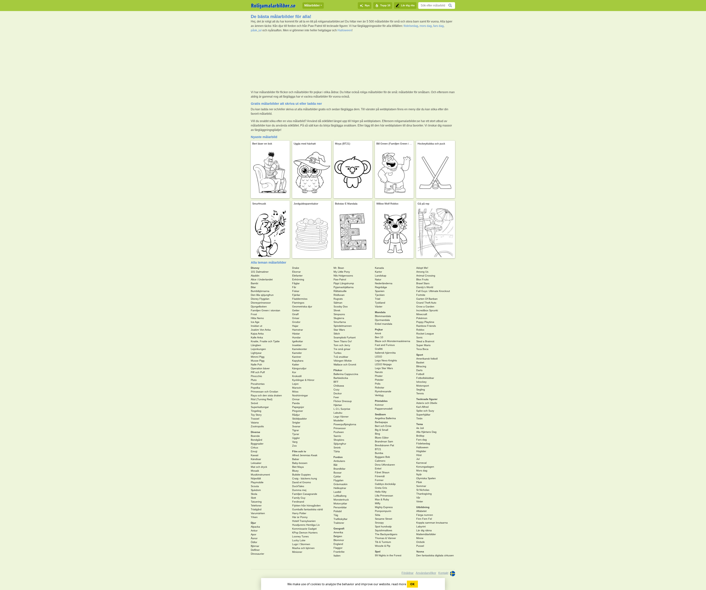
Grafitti (379, 348)
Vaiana (255, 422)
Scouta (255, 486)
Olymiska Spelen (426, 478)
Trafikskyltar (340, 518)
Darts (419, 370)
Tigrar (295, 430)
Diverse (255, 432)
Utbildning (422, 507)
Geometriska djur (302, 306)
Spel (377, 551)
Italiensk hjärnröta (385, 352)
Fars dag (421, 439)
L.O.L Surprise (342, 408)
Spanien (379, 291)
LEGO (378, 356)
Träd (377, 298)
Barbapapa (381, 422)
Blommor (339, 540)
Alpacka (255, 526)
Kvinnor (379, 404)
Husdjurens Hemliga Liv (306, 524)
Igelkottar (297, 341)
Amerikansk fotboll (427, 358)
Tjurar (295, 434)
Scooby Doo (341, 306)
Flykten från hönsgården (306, 505)
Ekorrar (296, 271)
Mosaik (255, 470)
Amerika (338, 532)
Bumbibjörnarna (260, 291)
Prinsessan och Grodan (264, 391)
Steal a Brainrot (425, 341)
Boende (255, 435)
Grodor (296, 321)
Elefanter (297, 275)
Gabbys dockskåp (385, 483)
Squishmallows (383, 530)
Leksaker (256, 463)
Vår (418, 497)
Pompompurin (383, 511)
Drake (295, 267)
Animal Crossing (425, 275)
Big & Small (381, 429)
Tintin (419, 418)
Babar (295, 459)
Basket (420, 362)
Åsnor (254, 538)
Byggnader (257, 443)
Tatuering (256, 501)
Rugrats (338, 298)
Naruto (379, 372)
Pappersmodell (383, 408)
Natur (378, 279)
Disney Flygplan (260, 298)
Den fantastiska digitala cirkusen (435, 555)
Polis (377, 383)
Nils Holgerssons (343, 275)
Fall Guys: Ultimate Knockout (433, 291)
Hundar (296, 337)
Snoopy (379, 522)
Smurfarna (340, 321)
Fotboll (420, 374)
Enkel (378, 468)
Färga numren (424, 514)
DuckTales (298, 486)
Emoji (254, 451)
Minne (419, 538)
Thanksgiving (424, 493)
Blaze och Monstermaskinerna (392, 341)
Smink (337, 447)
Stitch (337, 333)
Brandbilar (339, 468)
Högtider (421, 451)
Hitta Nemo (257, 318)
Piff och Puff (258, 372)
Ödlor (254, 542)
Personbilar (340, 507)
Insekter (297, 345)
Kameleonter (299, 349)
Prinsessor (340, 428)
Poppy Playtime (425, 321)
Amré (378, 333)
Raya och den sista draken (266, 395)
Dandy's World (424, 287)
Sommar (421, 486)
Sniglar (296, 422)
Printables (381, 400)
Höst (419, 455)
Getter (295, 310)
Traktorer (339, 522)
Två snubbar (341, 356)
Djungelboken (259, 306)
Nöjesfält (256, 478)
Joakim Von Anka (261, 329)
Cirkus (254, 447)
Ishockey (421, 381)
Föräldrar (407, 573)
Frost (254, 314)
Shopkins (339, 439)
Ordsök (420, 541)
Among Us (422, 271)
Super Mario (423, 345)
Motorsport (422, 385)
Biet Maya (298, 466)
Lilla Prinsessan (384, 495)
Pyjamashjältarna (344, 287)
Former (379, 480)
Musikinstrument (260, 474)
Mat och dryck (259, 466)
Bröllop (420, 435)
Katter (295, 364)
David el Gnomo (301, 482)
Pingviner (297, 410)
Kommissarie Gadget (304, 528)
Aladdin (255, 275)
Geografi (339, 528)
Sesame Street (383, 518)
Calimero (380, 460)
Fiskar (295, 291)
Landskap (380, 275)
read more (398, 584)
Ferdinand (298, 501)
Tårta (337, 451)
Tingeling (256, 410)
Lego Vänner (341, 416)
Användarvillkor (426, 573)
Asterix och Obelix (426, 402)
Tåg (336, 515)
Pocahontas (258, 383)
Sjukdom (256, 490)
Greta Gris (381, 487)
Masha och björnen (303, 548)
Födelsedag (423, 443)
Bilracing (421, 366)
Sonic (419, 337)
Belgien (338, 536)
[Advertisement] (353, 61)
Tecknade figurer (426, 399)
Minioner (297, 551)
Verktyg (379, 395)
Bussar (338, 472)
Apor (253, 534)
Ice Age (255, 321)
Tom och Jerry (342, 345)
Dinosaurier (257, 553)
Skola (254, 493)
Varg (294, 441)
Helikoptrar (340, 488)
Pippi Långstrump (344, 283)
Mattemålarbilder (426, 534)
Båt (335, 464)
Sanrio (337, 435)
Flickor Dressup (343, 401)
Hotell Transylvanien (304, 520)
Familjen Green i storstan (265, 310)
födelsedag (411, 25)
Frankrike (339, 551)
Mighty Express (384, 507)
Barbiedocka (341, 377)
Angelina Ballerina (385, 418)
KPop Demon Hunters (305, 532)
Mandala (380, 312)
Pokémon (421, 318)
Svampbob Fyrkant (345, 337)
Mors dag (421, 470)
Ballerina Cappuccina (346, 374)
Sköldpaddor (299, 418)
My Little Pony (342, 271)
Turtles (337, 352)
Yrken (254, 517)
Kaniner (296, 356)
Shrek (337, 310)
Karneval (421, 462)
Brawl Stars (422, 283)
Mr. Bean (339, 267)
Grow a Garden (425, 306)
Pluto (254, 379)
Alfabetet (421, 511)
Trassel (255, 418)
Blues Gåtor (382, 437)
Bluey (295, 470)
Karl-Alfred (422, 406)
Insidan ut (256, 325)
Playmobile (257, 482)
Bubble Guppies (301, 474)
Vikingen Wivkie (343, 360)
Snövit (254, 403)
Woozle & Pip (382, 545)
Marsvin (296, 387)
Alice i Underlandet (262, 279)
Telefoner (256, 505)
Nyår (419, 474)
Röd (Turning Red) (261, 399)
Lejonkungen (258, 349)
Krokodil (297, 376)
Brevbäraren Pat (384, 445)
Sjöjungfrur (340, 443)
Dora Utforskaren (385, 464)
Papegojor (298, 407)
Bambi (254, 283)
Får (294, 287)
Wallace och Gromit (345, 364)
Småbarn (380, 414)
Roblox (420, 329)
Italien (337, 555)
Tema (419, 424)
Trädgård (256, 509)
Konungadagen (425, 466)
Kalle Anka (257, 337)
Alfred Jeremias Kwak (304, 455)
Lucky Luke (298, 540)
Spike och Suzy (425, 410)
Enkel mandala (383, 323)
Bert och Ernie (383, 426)
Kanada (379, 267)
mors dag (426, 25)
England (338, 544)
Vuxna (420, 551)
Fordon (338, 457)
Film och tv (299, 451)
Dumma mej (299, 490)
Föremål (380, 476)
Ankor (254, 530)
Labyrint (421, 526)
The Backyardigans (386, 534)
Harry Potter (299, 513)
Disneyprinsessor (261, 302)
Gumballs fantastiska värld (307, 509)
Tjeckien (380, 294)
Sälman (338, 302)
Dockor (338, 393)
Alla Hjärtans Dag (426, 431)
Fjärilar (296, 294)
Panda (296, 403)
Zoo (294, 445)
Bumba (379, 453)
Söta (377, 514)
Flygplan (338, 480)
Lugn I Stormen (301, 544)
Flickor (338, 370)
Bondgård (256, 439)
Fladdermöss (299, 298)
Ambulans (339, 460)
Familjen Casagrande (304, 493)
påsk (254, 30)
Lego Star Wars (384, 368)
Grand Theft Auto (426, 302)
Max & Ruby (382, 499)
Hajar (295, 325)
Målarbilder (312, 5)
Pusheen (339, 432)
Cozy (336, 389)
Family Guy (298, 497)
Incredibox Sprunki (427, 310)
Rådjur (296, 414)
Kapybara (297, 360)
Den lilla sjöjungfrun (262, 294)
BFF (336, 381)
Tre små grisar (342, 349)
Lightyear (256, 352)
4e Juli (420, 428)
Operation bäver (260, 368)
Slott (253, 497)
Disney (255, 267)
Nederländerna (383, 283)
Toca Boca (422, 349)
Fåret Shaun (382, 472)
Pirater (379, 375)
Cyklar (337, 476)
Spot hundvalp (383, 526)
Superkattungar (260, 407)
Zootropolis (257, 426)
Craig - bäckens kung (304, 478)
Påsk (419, 482)
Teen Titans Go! (343, 341)
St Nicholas (422, 489)
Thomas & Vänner (385, 538)
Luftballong (340, 495)
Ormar (296, 399)
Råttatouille (340, 291)
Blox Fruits (422, 279)
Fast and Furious (385, 345)
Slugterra (339, 318)
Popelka (255, 387)
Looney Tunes (300, 536)
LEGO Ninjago (383, 364)
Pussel (420, 545)
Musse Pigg (257, 360)
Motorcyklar (340, 503)
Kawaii (254, 455)
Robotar (379, 387)
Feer (336, 397)
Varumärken (258, 513)
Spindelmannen (343, 325)
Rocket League (425, 333)
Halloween (345, 30)
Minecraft (421, 314)
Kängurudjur (299, 368)
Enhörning (298, 279)
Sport (419, 354)
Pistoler (379, 379)
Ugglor (296, 437)
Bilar (253, 287)
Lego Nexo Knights (386, 360)
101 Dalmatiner (260, 271)
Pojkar (379, 329)
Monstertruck (341, 499)
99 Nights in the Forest (388, 555)
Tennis (420, 393)
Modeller (339, 420)
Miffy (377, 503)
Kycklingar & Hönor (303, 379)
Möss (295, 391)
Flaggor (338, 547)
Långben (256, 345)
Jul (418, 458)
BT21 (378, 449)
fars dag (438, 25)
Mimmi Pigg (257, 356)
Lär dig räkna (424, 530)
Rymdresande (383, 391)
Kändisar (256, 459)
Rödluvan (339, 294)
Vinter (419, 501)
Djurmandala (382, 319)
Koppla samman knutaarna (432, 522)
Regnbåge (381, 287)
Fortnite (420, 294)
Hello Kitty (380, 491)
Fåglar (296, 283)
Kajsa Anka (257, 333)
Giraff (295, 314)
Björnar (255, 546)
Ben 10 (379, 337)
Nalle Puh (256, 364)
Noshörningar (300, 395)
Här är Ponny (300, 517)
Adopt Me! (422, 267)
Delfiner (255, 549)
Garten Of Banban (427, 298)
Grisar (295, 318)
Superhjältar (423, 414)
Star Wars (339, 329)
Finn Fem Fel (424, 518)
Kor (294, 372)
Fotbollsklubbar (425, 377)
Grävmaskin (340, 484)
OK (412, 584)
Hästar (296, 333)
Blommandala (383, 316)
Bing (377, 433)
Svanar (296, 426)
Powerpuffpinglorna (345, 424)
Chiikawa (339, 385)
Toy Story (256, 414)
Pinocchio (256, 376)
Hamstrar (297, 329)
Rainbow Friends (426, 325)
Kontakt (443, 573)
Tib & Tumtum (383, 541)
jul (260, 30)
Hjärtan (338, 405)
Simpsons (339, 314)
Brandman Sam (384, 441)
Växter (378, 306)
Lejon (295, 383)
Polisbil (338, 511)
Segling (420, 389)
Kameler (297, 352)
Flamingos (298, 302)
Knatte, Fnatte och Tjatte (265, 341)
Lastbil (337, 491)
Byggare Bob (382, 456)
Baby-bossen (299, 463)
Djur (253, 522)
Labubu (338, 412)
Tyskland (380, 302)
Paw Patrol (340, 279)
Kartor (378, 271)
